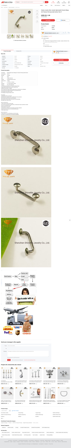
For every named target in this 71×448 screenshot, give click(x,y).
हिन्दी (49, 441)
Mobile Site (58, 440)
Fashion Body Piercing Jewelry (17, 434)
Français (22, 441)
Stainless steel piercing (22, 414)
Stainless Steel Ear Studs (57, 414)
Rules (69, 5)
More (2, 436)
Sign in (69, 2)
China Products (15, 440)
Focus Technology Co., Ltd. (29, 443)
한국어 (44, 441)
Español (14, 441)
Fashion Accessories (11, 7)
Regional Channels (47, 440)
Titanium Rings (20, 412)
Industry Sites (42, 440)
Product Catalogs (16, 410)
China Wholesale (31, 440)
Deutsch (33, 441)
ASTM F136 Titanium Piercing (6, 414)
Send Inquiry (48, 20)
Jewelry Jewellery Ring (50, 432)
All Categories (4, 5)
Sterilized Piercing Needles (35, 427)
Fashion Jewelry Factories (16, 432)
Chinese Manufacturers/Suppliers (23, 440)
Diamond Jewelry (10, 427)
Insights (62, 440)
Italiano (30, 441)
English (11, 441)
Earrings (16, 427)
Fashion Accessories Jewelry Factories (38, 432)
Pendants (2, 416)
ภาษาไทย (52, 441)
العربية (41, 441)
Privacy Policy (51, 443)
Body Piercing (17, 7)
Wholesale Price (37, 440)
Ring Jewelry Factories (26, 432)
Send (9, 359)
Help (51, 5)
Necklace (19, 416)
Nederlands (37, 441)
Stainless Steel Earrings (39, 414)
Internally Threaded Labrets (24, 427)
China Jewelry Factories (6, 432)
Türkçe (56, 441)
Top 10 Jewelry (35, 434)
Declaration (46, 443)
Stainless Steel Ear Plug (56, 416)
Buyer (46, 5)
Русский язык (26, 441)
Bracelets (37, 416)
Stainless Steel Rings (56, 412)
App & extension (57, 5)
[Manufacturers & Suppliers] (6, 2)
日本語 (47, 441)
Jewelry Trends (42, 434)
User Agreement (41, 443)
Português (18, 441)
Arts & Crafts (5, 7)
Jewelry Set (4, 427)
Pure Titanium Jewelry (4, 412)
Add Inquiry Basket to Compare (20, 40)
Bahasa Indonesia (64, 441)
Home (2, 7)
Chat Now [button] (63, 20)
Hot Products (10, 440)
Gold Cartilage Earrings (45, 427)
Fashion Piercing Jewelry (6, 434)
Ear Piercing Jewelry (27, 434)
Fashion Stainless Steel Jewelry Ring (62, 432)
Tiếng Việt (59, 441)
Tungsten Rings (38, 412)
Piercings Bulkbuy (49, 434)
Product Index (53, 440)
